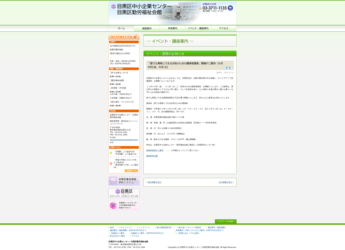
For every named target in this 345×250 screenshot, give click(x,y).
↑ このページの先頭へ (226, 221)
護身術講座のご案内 (154, 150)
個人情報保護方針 (164, 227)
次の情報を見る (225, 182)
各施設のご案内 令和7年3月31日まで (147, 233)
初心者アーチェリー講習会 (189, 227)
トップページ (144, 227)
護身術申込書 (152, 156)
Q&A (112, 227)
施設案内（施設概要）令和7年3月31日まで (128, 230)
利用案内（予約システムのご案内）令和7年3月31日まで (200, 230)
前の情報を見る (154, 182)
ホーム (121, 28)
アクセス (224, 28)
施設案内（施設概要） (147, 28)
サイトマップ (126, 227)
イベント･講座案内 (198, 28)
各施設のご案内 (117, 233)
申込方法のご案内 (172, 28)
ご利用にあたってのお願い (188, 233)
